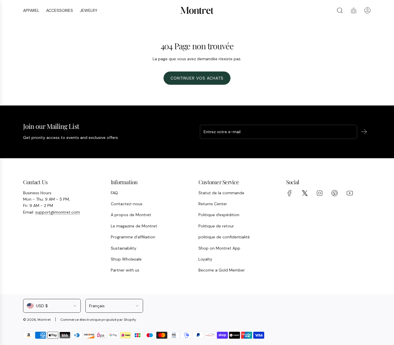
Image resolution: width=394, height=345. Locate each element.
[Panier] (354, 10)
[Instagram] (320, 193)
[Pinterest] (335, 193)
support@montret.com (57, 212)
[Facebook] (290, 193)
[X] (305, 193)
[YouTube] (350, 193)
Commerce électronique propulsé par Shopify (98, 319)
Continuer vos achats (197, 78)
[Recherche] (340, 10)
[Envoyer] (364, 132)
